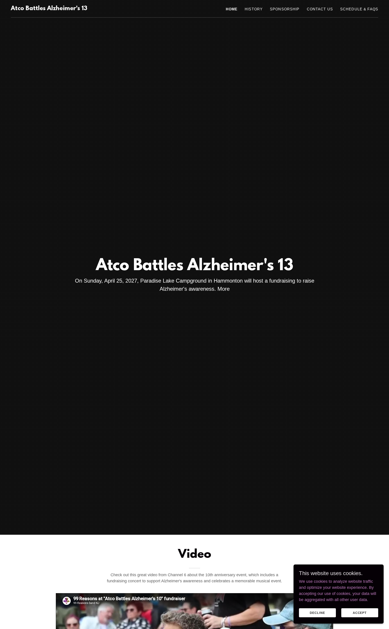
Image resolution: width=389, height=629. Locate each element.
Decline (317, 613)
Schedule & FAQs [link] (359, 9)
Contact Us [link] (320, 9)
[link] (49, 9)
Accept (360, 613)
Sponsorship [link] (285, 9)
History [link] (254, 9)
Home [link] (232, 9)
